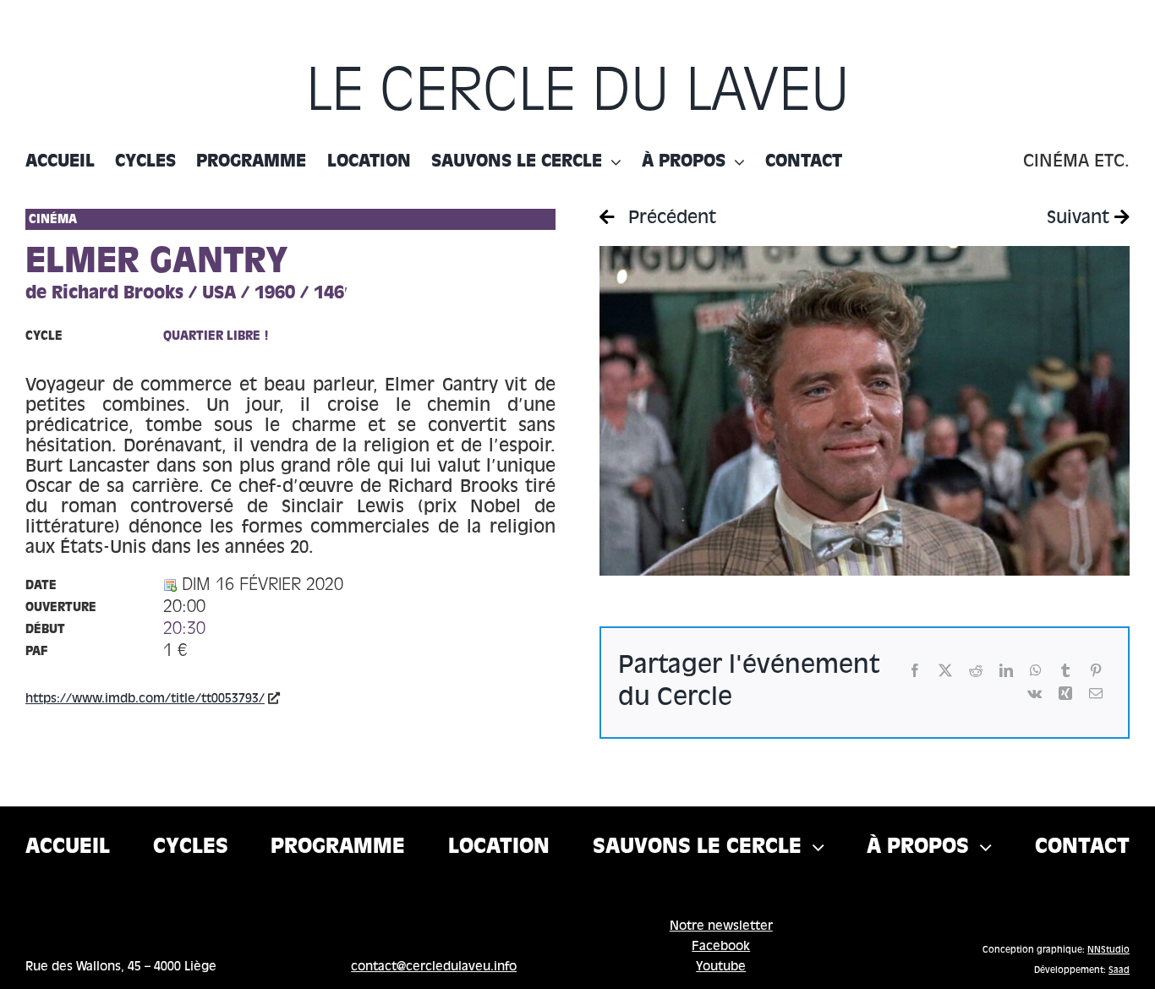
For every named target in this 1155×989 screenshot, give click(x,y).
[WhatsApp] (1035, 670)
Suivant (1080, 218)
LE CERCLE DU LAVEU (578, 94)
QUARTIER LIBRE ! (216, 336)
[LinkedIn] (1006, 670)
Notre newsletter (721, 926)
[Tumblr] (1065, 670)
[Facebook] (915, 670)
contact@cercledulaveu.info (434, 967)
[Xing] (1065, 693)
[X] (945, 670)
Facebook (721, 947)
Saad (1119, 970)
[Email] (1096, 693)
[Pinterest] (1096, 670)
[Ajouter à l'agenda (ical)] (170, 585)
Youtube (721, 967)
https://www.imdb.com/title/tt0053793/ (145, 699)
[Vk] (1034, 693)
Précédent (669, 218)
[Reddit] (976, 670)
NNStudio (1108, 950)
